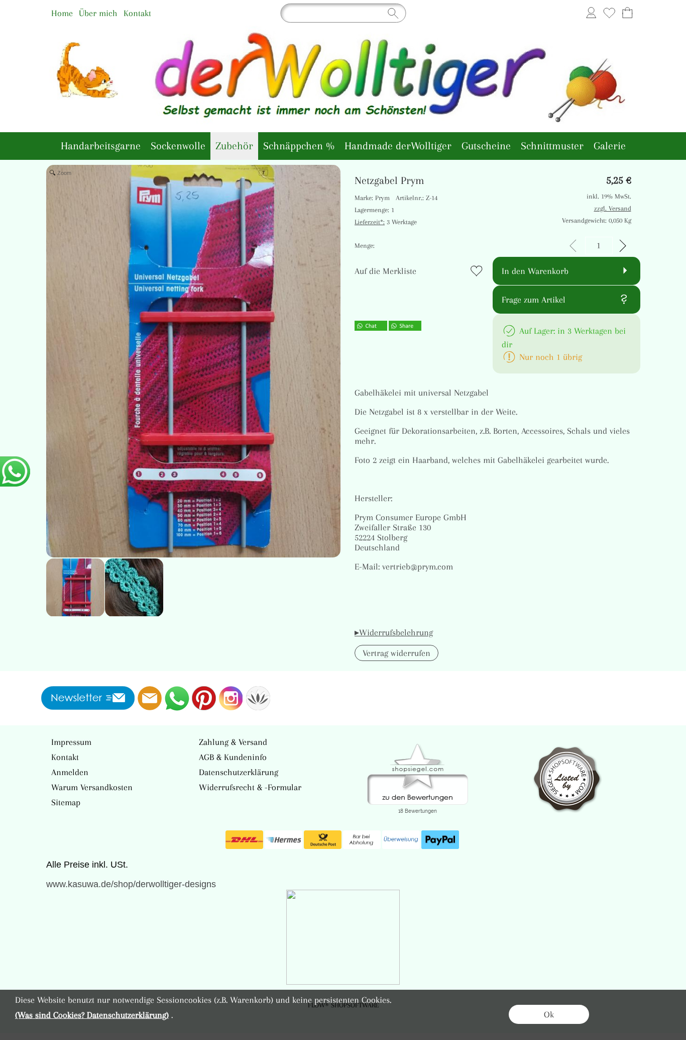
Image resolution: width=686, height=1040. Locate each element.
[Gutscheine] (486, 146)
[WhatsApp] (176, 698)
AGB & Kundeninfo (233, 757)
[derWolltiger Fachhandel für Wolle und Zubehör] (343, 30)
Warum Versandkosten (92, 787)
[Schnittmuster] (552, 146)
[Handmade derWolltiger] (397, 146)
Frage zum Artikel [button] (533, 300)
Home (62, 13)
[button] (396, 653)
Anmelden (69, 772)
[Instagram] (231, 698)
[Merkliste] (609, 13)
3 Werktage (386, 222)
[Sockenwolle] (178, 146)
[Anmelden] (591, 13)
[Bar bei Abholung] (362, 839)
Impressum (71, 742)
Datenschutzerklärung (238, 772)
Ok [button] (549, 1014)
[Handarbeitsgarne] (101, 146)
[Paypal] (440, 839)
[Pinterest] (203, 698)
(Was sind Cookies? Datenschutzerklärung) (92, 1015)
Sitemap (65, 802)
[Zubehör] (234, 146)
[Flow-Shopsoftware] (258, 698)
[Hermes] (283, 839)
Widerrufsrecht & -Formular (250, 787)
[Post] (322, 839)
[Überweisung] (401, 839)
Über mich (98, 13)
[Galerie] (610, 146)
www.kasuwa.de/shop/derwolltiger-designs (131, 884)
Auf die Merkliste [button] (385, 271)
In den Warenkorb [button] (535, 271)
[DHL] (244, 839)
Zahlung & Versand (233, 742)
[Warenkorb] (627, 13)
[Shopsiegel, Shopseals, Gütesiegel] (418, 746)
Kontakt (137, 13)
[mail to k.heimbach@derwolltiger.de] (149, 698)
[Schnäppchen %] (298, 146)
